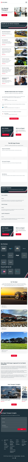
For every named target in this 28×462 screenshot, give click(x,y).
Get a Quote (4, 15)
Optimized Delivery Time (12, 442)
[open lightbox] (14, 296)
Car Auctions (6, 447)
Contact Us (18, 134)
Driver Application (24, 441)
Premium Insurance (11, 448)
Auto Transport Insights (24, 445)
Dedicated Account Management (12, 452)
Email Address (4, 425)
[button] (26, 2)
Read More (14, 404)
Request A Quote (5, 134)
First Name (3, 418)
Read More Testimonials (14, 118)
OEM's (5, 442)
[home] (4, 2)
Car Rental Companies (5, 444)
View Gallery (14, 355)
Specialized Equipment (11, 444)
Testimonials (17, 444)
